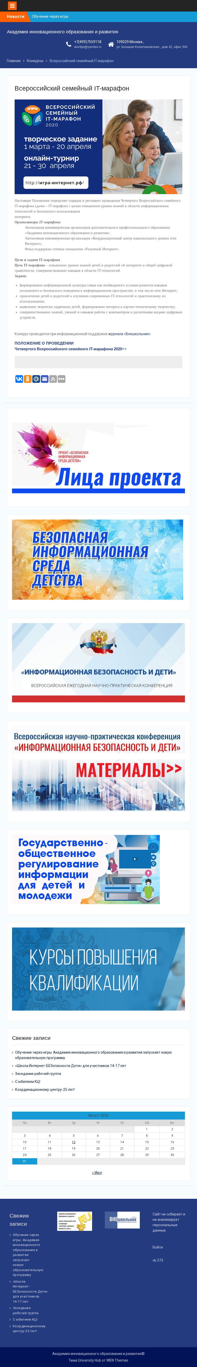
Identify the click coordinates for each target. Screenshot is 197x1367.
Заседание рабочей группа (38, 1074)
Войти (158, 1247)
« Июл (97, 1173)
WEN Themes (117, 1360)
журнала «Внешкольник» (129, 334)
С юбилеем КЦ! (27, 1082)
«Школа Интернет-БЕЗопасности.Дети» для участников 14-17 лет (70, 1066)
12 (73, 1142)
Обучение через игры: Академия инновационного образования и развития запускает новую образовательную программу (28, 1255)
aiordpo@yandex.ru (88, 47)
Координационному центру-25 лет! (45, 1089)
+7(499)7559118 (87, 42)
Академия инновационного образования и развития (62, 31)
